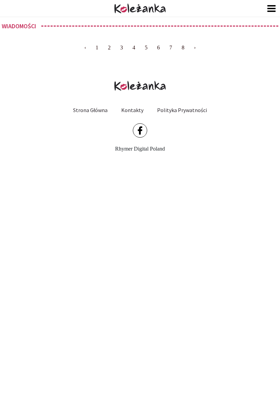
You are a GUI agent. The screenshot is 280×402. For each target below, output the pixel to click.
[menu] (271, 8)
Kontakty (132, 110)
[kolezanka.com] (140, 8)
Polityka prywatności (182, 110)
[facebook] (140, 130)
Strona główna (90, 110)
